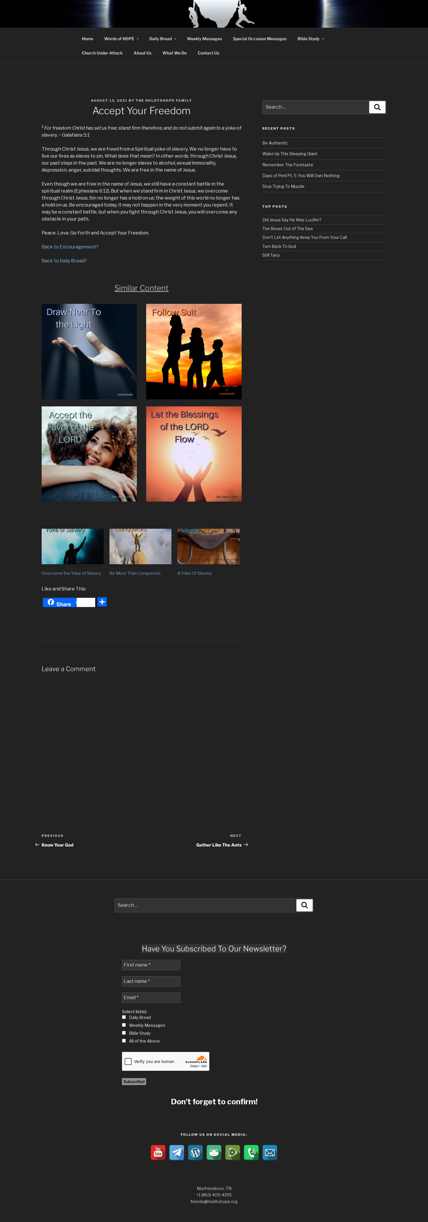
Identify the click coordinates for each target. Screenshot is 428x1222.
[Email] (270, 1153)
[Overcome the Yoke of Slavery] (73, 546)
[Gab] (214, 1153)
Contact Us (208, 52)
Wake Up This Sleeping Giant (289, 153)
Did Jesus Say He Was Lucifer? (291, 219)
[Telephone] (251, 1153)
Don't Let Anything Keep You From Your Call (304, 237)
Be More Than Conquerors (135, 573)
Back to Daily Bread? (64, 261)
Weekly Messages (204, 38)
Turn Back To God (279, 246)
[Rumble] (232, 1153)
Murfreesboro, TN (214, 1188)
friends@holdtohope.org (214, 1201)
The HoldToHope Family (164, 100)
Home (87, 38)
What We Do (174, 52)
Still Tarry (271, 255)
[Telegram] (177, 1153)
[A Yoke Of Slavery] (208, 546)
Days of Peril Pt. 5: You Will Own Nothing (300, 175)
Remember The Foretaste (287, 164)
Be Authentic (275, 142)
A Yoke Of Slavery (194, 573)
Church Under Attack (102, 52)
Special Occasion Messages (259, 38)
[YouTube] (158, 1153)
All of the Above (144, 1040)
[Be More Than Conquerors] (140, 546)
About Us (142, 52)
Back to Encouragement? (70, 247)
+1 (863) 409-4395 (214, 1194)
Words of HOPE (119, 38)
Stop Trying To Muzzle (283, 186)
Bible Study (309, 38)
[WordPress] (195, 1153)
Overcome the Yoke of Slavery (71, 573)
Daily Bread (160, 38)
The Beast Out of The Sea (287, 228)
